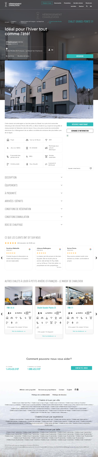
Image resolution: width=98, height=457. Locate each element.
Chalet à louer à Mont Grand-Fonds (52, 404)
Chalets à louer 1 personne (13, 432)
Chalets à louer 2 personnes (31, 432)
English (69, 390)
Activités (73, 6)
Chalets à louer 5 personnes (83, 432)
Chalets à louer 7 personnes (31, 434)
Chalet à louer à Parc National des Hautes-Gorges (35, 406)
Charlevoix (89, 3)
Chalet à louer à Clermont (57, 403)
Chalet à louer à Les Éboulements (31, 404)
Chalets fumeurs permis (60, 421)
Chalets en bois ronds (65, 423)
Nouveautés (57, 3)
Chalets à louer (47, 3)
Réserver (79, 56)
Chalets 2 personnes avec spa (44, 419)
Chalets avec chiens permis (79, 419)
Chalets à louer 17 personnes (39, 438)
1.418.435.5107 (12, 369)
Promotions (67, 3)
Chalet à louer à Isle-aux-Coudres (75, 403)
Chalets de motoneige (34, 421)
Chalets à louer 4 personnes (65, 432)
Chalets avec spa (29, 419)
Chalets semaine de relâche (15, 423)
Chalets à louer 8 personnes (48, 434)
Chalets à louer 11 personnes (13, 436)
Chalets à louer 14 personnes (66, 436)
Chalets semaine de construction (33, 423)
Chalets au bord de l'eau (16, 419)
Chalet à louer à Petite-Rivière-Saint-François (63, 406)
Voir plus (59, 267)
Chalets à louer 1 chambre (32, 440)
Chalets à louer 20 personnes (15, 440)
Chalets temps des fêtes (51, 423)
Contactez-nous (81, 368)
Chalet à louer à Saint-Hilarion (59, 408)
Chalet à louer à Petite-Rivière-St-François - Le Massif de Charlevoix (30, 408)
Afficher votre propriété (28, 390)
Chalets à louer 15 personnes (84, 436)
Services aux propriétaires (47, 390)
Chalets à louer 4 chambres (83, 440)
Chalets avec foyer (47, 421)
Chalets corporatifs (86, 421)
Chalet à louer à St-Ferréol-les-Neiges (60, 410)
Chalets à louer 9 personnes (66, 434)
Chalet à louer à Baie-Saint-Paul (21, 403)
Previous (9, 90)
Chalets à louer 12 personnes (30, 436)
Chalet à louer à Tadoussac (59, 412)
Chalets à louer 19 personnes (75, 438)
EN (91, 6)
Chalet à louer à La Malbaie (12, 404)
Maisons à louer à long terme (81, 423)
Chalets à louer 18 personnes (57, 438)
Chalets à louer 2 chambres (48, 440)
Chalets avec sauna (73, 421)
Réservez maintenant (80, 125)
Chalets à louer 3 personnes (48, 432)
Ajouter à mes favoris (74, 168)
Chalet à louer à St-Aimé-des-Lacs (37, 410)
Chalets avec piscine (11, 421)
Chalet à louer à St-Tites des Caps (40, 412)
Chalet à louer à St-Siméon (79, 410)
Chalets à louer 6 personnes (14, 434)
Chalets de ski (22, 421)
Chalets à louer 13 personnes (48, 436)
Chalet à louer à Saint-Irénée (78, 408)
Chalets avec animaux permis (62, 419)
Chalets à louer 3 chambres (66, 440)
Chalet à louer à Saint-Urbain (18, 410)
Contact (81, 6)
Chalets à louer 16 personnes (22, 438)
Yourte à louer (48, 425)
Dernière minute (78, 3)
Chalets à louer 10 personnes (83, 434)
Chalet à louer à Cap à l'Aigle (40, 403)
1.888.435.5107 (34, 369)
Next (88, 90)
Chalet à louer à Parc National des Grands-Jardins (78, 404)
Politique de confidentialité (41, 395)
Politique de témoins (59, 395)
